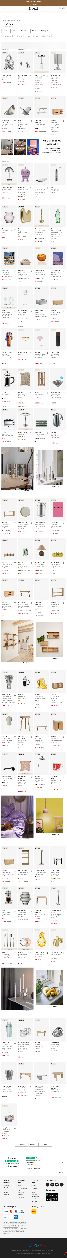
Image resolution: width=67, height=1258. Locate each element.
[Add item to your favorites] (15, 76)
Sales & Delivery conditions (10, 1227)
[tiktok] (62, 1185)
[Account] (54, 9)
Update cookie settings (47, 1250)
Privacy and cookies (36, 1250)
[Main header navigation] (4, 9)
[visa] (5, 1211)
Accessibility (26, 1250)
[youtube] (57, 1185)
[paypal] (11, 1217)
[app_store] (52, 1199)
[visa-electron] (21, 1211)
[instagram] (52, 1185)
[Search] (50, 9)
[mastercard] (11, 1211)
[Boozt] (33, 8)
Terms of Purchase (16, 1250)
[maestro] (16, 1211)
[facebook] (47, 1185)
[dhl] (33, 1211)
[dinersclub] (5, 1217)
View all (61, 1172)
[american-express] (16, 1217)
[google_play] (52, 1194)
